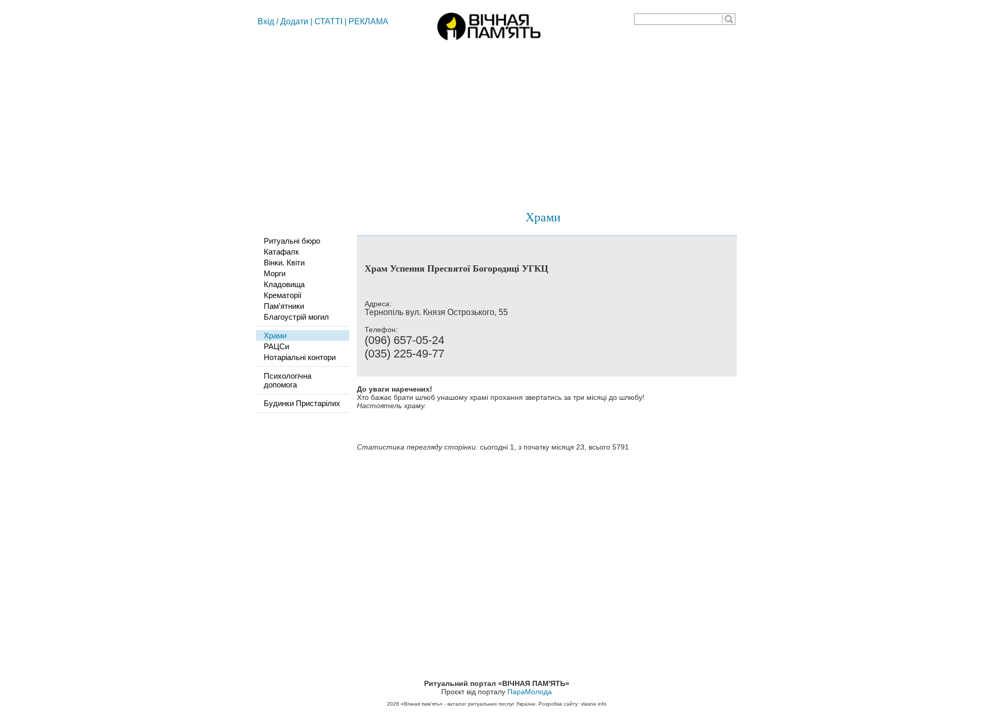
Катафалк (281, 251)
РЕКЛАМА (368, 21)
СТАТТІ (328, 21)
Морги (274, 273)
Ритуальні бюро (292, 240)
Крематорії (283, 295)
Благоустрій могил (296, 316)
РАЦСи (276, 346)
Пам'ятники (284, 306)
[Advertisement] (496, 121)
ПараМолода (529, 692)
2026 (393, 704)
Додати (294, 21)
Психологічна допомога (287, 380)
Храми (543, 216)
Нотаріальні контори (300, 357)
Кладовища (284, 284)
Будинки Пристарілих (302, 403)
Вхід (266, 21)
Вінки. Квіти (284, 262)
